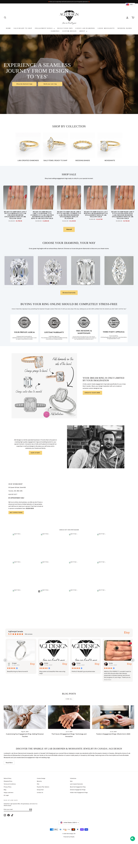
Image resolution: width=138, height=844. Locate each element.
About (82, 31)
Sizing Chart (40, 789)
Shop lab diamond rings (24, 84)
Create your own (92, 392)
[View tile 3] (84, 328)
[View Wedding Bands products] (82, 145)
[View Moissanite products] (110, 145)
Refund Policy (7, 778)
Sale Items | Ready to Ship (55, 160)
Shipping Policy (8, 781)
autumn (111, 663)
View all (69, 229)
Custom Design (69, 31)
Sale (71, 781)
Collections (73, 778)
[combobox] (130, 4)
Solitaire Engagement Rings (77, 789)
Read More (9, 762)
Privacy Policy (7, 787)
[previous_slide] (5, 660)
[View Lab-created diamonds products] (28, 145)
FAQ (38, 784)
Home (8, 28)
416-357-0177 (12, 494)
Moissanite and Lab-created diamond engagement (19, 757)
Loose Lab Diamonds (85, 28)
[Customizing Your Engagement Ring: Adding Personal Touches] (25, 717)
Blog (5, 789)
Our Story (35, 452)
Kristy (13, 663)
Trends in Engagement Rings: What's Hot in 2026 (113, 734)
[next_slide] (133, 660)
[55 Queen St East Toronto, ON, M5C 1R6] (69, 498)
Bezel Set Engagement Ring (78, 787)
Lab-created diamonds (28, 160)
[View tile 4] (114, 328)
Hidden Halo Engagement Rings (79, 792)
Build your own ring (50, 84)
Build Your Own (65, 28)
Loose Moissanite (106, 28)
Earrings (55, 31)
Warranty (39, 781)
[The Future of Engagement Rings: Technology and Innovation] (69, 717)
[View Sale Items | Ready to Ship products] (55, 145)
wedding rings (45, 757)
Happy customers (8, 792)
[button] (75, 679)
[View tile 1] (24, 328)
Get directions (16, 512)
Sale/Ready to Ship (23, 28)
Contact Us (40, 792)
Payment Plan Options (43, 787)
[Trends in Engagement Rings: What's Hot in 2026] (113, 717)
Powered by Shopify (69, 836)
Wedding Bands (125, 28)
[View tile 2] (54, 328)
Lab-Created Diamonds (76, 784)
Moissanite (110, 160)
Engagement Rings (44, 28)
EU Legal (6, 795)
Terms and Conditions (10, 784)
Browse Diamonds (69, 292)
